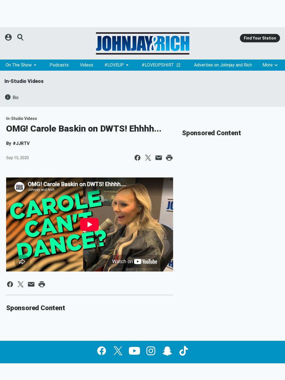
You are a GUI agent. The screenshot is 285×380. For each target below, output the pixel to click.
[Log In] (9, 37)
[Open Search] (20, 37)
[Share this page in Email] (159, 158)
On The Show (19, 65)
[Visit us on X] (118, 351)
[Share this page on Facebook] (137, 158)
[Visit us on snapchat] (167, 351)
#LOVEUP (114, 65)
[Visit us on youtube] (134, 351)
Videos (86, 65)
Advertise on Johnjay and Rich (223, 65)
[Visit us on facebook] (101, 351)
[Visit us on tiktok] (184, 351)
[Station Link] (142, 43)
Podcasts (59, 65)
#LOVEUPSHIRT (158, 65)
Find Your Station (260, 38)
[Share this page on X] (148, 158)
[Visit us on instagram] (151, 351)
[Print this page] (169, 158)
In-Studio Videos (24, 81)
